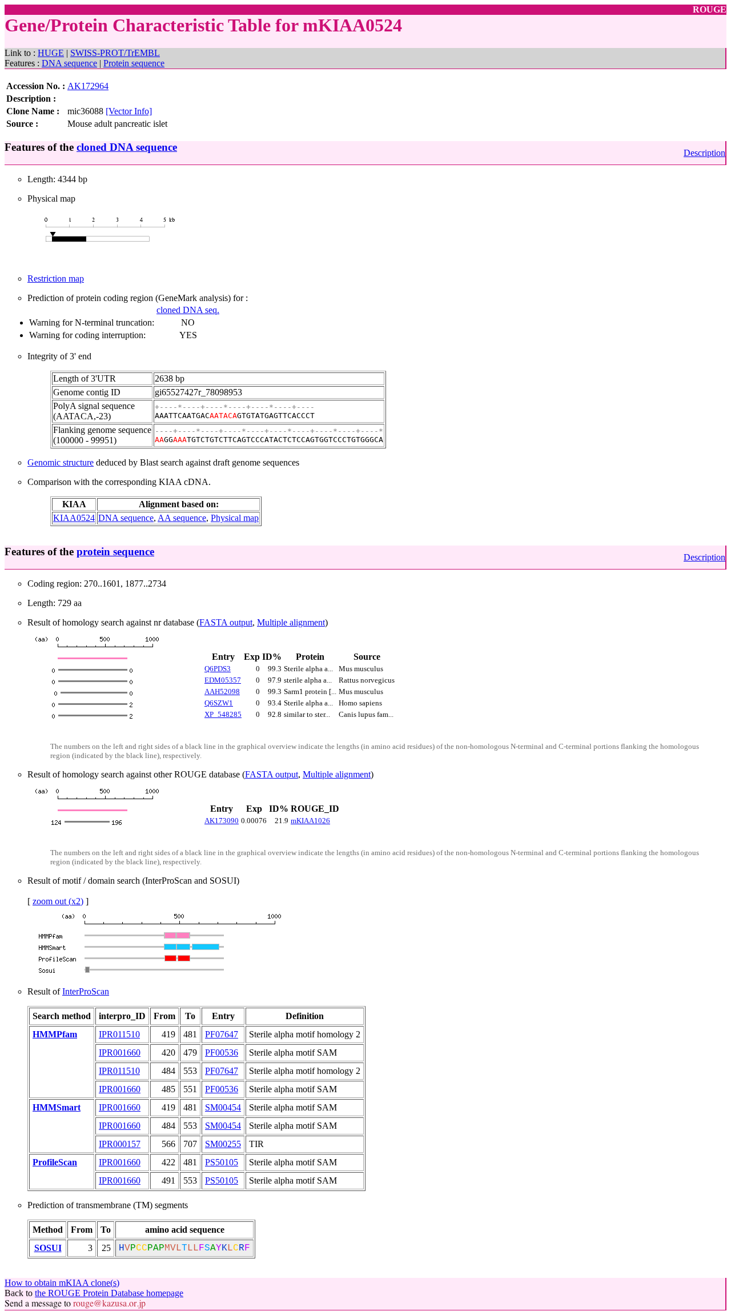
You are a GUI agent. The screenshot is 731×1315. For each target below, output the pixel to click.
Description (704, 153)
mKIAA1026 (310, 820)
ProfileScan (55, 1162)
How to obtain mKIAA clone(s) (62, 1283)
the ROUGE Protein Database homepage (109, 1293)
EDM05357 (222, 680)
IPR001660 (119, 1052)
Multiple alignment (291, 622)
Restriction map (55, 278)
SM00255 (223, 1144)
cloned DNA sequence (127, 147)
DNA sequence (69, 63)
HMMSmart (57, 1107)
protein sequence (115, 552)
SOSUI (48, 1248)
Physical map (235, 518)
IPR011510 (119, 1034)
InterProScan (85, 991)
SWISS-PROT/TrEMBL (115, 53)
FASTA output (225, 622)
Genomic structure (60, 462)
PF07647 (221, 1034)
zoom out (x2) (58, 901)
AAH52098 (222, 691)
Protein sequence (133, 63)
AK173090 (221, 820)
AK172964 (88, 86)
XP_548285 (223, 714)
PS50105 (221, 1162)
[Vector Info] (129, 111)
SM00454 (223, 1107)
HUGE (51, 53)
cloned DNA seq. (187, 310)
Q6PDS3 (217, 668)
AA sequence (182, 518)
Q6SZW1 (218, 703)
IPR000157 (119, 1144)
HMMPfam (55, 1034)
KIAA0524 (74, 518)
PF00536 (221, 1052)
